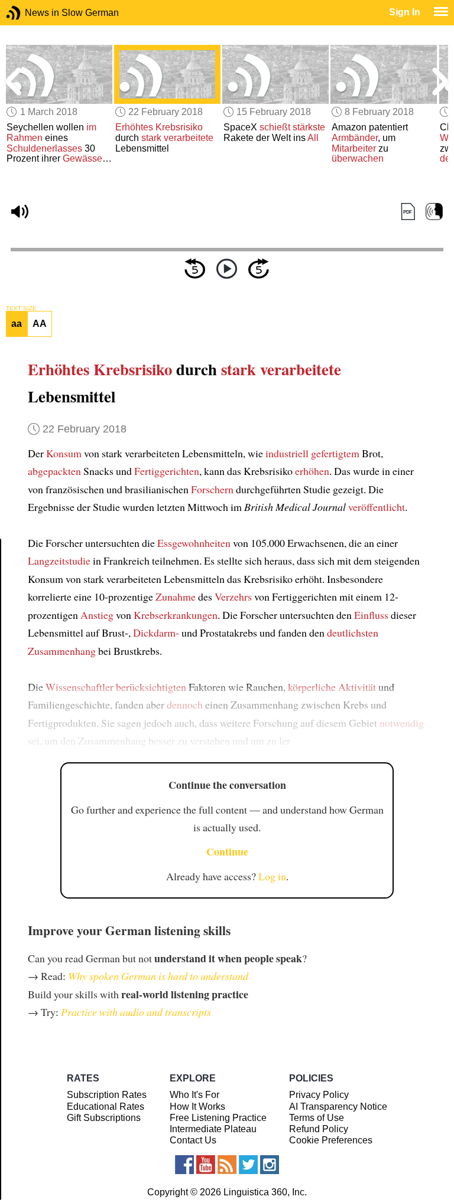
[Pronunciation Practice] (434, 212)
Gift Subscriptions (104, 1118)
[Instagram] (269, 1164)
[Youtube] (205, 1164)
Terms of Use (316, 1118)
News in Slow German (31, 13)
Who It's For (194, 1095)
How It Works (197, 1107)
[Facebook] (184, 1164)
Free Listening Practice (218, 1118)
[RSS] (227, 1164)
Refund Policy (318, 1129)
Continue (227, 851)
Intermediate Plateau (213, 1129)
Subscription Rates (107, 1095)
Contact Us (193, 1140)
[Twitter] (248, 1164)
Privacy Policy (319, 1095)
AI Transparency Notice (338, 1107)
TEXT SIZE (21, 309)
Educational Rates (105, 1107)
